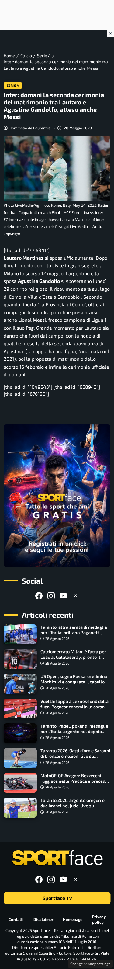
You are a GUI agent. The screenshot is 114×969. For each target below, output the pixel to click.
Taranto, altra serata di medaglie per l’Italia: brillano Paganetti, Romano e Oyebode (73, 632)
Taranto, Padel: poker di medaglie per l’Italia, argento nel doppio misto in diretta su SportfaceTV (74, 731)
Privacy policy (99, 919)
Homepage (72, 919)
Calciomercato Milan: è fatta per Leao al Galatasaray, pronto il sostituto (73, 657)
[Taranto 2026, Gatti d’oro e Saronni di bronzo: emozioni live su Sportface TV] (20, 758)
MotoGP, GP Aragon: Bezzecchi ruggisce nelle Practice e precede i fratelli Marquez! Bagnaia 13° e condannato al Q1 (75, 784)
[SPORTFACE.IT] (57, 858)
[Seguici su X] (75, 595)
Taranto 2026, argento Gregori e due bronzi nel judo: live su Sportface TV (72, 806)
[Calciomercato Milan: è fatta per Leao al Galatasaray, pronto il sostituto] (20, 659)
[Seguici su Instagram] (51, 595)
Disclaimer (43, 919)
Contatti (16, 919)
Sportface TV (57, 898)
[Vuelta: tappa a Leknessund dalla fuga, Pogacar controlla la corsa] (20, 708)
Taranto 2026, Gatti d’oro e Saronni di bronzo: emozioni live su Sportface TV (75, 756)
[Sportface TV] (57, 495)
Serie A (13, 85)
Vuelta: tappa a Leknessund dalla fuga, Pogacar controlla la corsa (74, 704)
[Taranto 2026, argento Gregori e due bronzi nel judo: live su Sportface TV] (20, 807)
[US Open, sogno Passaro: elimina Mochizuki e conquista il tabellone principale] (20, 683)
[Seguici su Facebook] (39, 595)
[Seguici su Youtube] (63, 595)
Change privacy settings (90, 963)
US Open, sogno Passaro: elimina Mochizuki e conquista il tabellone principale (75, 682)
